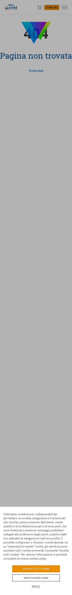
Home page (36, 70)
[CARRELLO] (39, 7)
